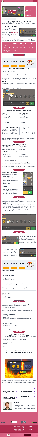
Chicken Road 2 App (11, 254)
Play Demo (13, 10)
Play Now (13, 12)
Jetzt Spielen (19, 54)
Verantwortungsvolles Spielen (14, 32)
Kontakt (9, 427)
